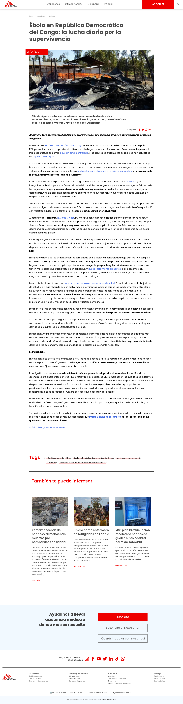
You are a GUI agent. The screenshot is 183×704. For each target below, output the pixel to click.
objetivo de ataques (44, 156)
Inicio (31, 16)
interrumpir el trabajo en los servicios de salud (90, 283)
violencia (131, 181)
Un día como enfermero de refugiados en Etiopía (91, 532)
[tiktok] (117, 659)
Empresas (112, 681)
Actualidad (41, 16)
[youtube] (99, 659)
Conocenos (34, 673)
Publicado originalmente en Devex (47, 427)
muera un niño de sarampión (105, 416)
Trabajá (157, 673)
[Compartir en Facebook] (139, 130)
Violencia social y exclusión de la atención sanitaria (83, 462)
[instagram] (87, 659)
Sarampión (52, 462)
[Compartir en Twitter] (143, 130)
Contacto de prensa (77, 681)
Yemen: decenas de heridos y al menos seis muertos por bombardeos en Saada (49, 536)
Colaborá (112, 673)
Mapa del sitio (111, 699)
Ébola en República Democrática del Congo (94, 458)
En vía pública (159, 681)
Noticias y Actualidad (78, 673)
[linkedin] (111, 659)
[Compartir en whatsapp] (146, 130)
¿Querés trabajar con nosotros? (122, 638)
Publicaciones (74, 678)
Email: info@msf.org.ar (98, 692)
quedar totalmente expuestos (104, 268)
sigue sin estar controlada (74, 152)
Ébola (68, 458)
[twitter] (105, 659)
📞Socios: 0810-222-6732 (123, 692)
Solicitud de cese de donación (120, 683)
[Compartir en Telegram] (150, 130)
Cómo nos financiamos (38, 681)
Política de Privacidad (95, 699)
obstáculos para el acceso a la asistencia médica (104, 171)
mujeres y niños (65, 217)
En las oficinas (159, 678)
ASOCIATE (158, 4)
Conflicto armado (55, 458)
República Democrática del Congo (63, 145)
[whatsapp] (123, 659)
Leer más (36, 580)
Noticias (52, 16)
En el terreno (159, 676)
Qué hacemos (35, 678)
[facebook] (93, 659)
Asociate (122, 617)
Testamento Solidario (117, 678)
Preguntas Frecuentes (76, 699)
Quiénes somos (35, 676)
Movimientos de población (129, 458)
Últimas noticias (75, 676)
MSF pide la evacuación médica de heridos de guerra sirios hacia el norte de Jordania (132, 536)
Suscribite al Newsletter (122, 628)
